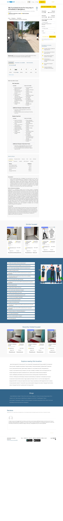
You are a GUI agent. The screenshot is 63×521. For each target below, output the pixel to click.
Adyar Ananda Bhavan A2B (36, 380)
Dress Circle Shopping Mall (44, 370)
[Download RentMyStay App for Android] (29, 440)
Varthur (36, 378)
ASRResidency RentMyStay (17, 374)
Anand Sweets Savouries (36, 368)
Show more (11, 74)
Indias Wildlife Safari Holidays (15, 396)
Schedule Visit (45, 36)
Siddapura (29, 368)
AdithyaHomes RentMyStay (30, 376)
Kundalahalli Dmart (25, 372)
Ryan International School (27, 374)
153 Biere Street (43, 366)
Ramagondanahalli (36, 364)
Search (42, 2)
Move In (47, 20)
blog (45, 438)
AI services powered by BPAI (12, 440)
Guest (43, 30)
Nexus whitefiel (43, 364)
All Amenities (12, 65)
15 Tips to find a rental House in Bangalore (28, 396)
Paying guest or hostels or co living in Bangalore (23, 400)
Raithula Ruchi (22, 364)
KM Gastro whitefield (30, 370)
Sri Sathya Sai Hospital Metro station (23, 380)
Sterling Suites (35, 374)
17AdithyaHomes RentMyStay (19, 376)
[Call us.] (53, 6)
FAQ (22, 438)
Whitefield (19, 18)
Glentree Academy (28, 366)
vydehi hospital (24, 368)
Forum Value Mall (29, 364)
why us (30, 438)
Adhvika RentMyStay (36, 366)
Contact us (25, 438)
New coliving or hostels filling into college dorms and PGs (26, 398)
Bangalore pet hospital (17, 372)
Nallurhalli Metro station (19, 378)
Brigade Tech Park (45, 380)
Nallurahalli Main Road (17, 368)
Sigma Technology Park (14, 364)
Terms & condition (37, 438)
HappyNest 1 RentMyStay (20, 366)
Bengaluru (14, 18)
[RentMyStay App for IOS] (36, 440)
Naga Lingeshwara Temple (29, 378)
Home (9, 18)
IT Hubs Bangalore (39, 398)
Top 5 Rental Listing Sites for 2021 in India (40, 400)
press (42, 438)
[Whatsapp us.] (54, 6)
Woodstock (24, 370)
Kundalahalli (37, 376)
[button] (38, 38)
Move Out (43, 26)
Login (53, 1)
